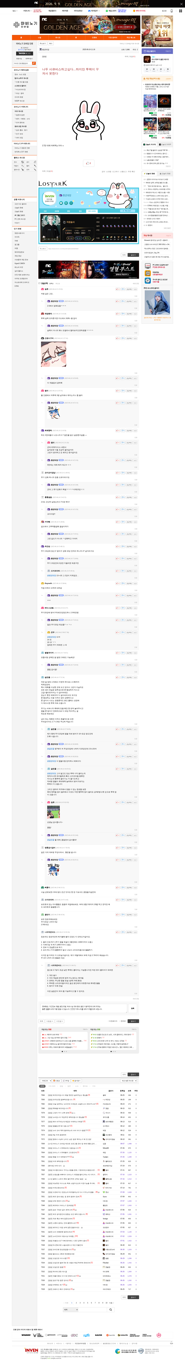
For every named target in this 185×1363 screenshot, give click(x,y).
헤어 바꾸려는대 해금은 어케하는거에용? (65, 1122)
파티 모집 (19, 137)
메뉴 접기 (127, 210)
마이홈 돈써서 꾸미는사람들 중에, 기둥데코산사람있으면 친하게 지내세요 (77, 1170)
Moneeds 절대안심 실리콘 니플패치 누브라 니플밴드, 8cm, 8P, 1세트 (157, 240)
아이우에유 (107, 1289)
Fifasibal (105, 1263)
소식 (76, 1086)
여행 (16, 248)
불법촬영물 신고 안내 (109, 1343)
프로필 (57, 211)
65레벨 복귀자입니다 (58, 1108)
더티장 (105, 1201)
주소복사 (43, 249)
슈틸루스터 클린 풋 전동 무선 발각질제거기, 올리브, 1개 (157, 257)
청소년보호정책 (94, 1343)
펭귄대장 (45, 50)
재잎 (104, 1152)
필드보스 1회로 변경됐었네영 (61, 1254)
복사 (50, 43)
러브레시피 (109, 1210)
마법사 (16, 166)
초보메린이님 (107, 1166)
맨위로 (123, 1021)
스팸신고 (123, 171)
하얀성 (107, 1100)
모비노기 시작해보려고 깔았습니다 (63, 1148)
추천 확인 (131, 171)
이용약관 (68, 1343)
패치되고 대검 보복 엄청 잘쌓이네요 (63, 1227)
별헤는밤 (108, 1179)
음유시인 (17, 169)
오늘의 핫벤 (19, 208)
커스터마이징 (20, 89)
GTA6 (16, 286)
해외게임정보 (19, 252)
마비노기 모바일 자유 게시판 (129, 43)
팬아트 (85, 1086)
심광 (104, 1144)
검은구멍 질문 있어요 (58, 1280)
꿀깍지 (105, 1175)
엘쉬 (107, 1170)
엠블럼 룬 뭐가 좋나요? (59, 1126)
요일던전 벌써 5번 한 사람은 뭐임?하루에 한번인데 (69, 1263)
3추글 (67, 1081)
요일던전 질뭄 (55, 1267)
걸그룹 (17, 244)
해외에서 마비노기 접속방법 (60, 1205)
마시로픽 (106, 1272)
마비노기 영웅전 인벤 (22, 148)
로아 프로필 (92, 211)
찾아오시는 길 (123, 1343)
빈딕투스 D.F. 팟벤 (21, 152)
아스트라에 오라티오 (22, 282)
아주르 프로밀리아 (21, 278)
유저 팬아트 (19, 122)
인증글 (57, 1081)
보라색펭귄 (109, 1122)
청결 (107, 1108)
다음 (110, 1303)
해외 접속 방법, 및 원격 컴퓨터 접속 (63, 1197)
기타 (51, 1086)
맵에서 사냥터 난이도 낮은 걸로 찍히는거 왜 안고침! (69, 1139)
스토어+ (168, 79)
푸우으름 (106, 1117)
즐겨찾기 (77, 1081)
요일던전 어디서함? (57, 1258)
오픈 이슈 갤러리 (21, 204)
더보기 (71, 203)
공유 (103, 171)
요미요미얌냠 (110, 1139)
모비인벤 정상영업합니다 (59, 1249)
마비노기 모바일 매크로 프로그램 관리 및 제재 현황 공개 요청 (73, 1144)
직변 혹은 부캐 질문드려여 (60, 1219)
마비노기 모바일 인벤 (24, 43)
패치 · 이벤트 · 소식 (22, 119)
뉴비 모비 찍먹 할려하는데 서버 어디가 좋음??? (68, 1130)
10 (106, 1303)
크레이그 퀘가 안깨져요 (59, 1289)
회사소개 (50, 1343)
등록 (132, 1008)
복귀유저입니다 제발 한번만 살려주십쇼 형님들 (68, 1095)
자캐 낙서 (55, 1166)
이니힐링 (66, 203)
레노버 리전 (19, 267)
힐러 (27, 166)
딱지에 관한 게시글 (57, 1272)
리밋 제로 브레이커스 (22, 275)
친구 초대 (19, 134)
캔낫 (107, 1192)
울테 (104, 1095)
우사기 (107, 1113)
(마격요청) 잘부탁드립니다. (60, 1100)
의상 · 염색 (19, 93)
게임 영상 (18, 256)
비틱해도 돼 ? (55, 1285)
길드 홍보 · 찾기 (21, 130)
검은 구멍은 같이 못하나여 (60, 1210)
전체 (42, 1086)
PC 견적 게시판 (20, 219)
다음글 (48, 1021)
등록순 (51, 283)
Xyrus (105, 1197)
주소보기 (43, 43)
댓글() (132, 56)
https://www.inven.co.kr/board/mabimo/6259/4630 (63, 248)
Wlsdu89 (106, 1148)
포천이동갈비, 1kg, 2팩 (151, 253)
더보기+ (85, 1029)
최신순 (58, 283)
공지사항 (134, 1343)
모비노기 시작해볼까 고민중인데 (62, 1152)
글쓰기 (133, 1074)
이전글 (58, 1021)
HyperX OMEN (20, 263)
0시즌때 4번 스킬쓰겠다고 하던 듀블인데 (65, 1245)
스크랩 (108, 171)
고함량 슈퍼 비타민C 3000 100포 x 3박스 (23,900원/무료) (157, 244)
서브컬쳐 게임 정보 (21, 259)
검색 (34, 63)
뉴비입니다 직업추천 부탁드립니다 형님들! (66, 1117)
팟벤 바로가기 (20, 233)
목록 (126, 56)
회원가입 (19, 58)
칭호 (80, 211)
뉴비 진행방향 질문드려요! (60, 1232)
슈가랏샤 (106, 1126)
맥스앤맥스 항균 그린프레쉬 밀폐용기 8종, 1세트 (157, 248)
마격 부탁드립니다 (57, 1161)
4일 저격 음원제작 (57, 1135)
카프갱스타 (107, 1104)
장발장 (107, 1267)
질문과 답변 (19, 115)
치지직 (17, 237)
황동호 (105, 1205)
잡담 (61, 1086)
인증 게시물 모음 (21, 82)
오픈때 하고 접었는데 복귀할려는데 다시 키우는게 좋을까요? (73, 1192)
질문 (69, 1086)
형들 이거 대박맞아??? (59, 1157)
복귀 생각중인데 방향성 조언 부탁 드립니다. (66, 1214)
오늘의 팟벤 (19, 211)
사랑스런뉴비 (110, 1249)
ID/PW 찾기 (29, 58)
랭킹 (68, 211)
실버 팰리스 (19, 271)
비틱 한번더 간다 (56, 1201)
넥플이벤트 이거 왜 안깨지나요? (62, 1276)
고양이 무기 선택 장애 (58, 1113)
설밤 (107, 1258)
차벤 (16, 241)
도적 (27, 169)
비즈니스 (59, 1343)
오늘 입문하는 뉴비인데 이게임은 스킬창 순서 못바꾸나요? (72, 1104)
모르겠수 (106, 1227)
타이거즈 (108, 1188)
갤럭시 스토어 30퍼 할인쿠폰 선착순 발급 (65, 1179)
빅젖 (104, 1130)
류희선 (107, 1214)
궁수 (27, 162)
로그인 (164, 11)
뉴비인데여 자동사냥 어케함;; (61, 1236)
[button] (62, 1051)
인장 (45, 211)
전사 (15, 162)
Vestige (105, 1219)
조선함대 (108, 1135)
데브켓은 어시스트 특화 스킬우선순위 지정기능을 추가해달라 (73, 1183)
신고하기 (115, 171)
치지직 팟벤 (19, 97)
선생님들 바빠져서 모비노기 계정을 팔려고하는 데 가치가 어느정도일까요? (78, 1175)
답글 (136, 296)
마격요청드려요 (56, 1188)
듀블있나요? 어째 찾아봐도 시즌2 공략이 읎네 (67, 1241)
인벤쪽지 (61, 203)
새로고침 (136, 283)
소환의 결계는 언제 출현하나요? (62, 1223)
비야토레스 (107, 1276)
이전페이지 (113, 1021)
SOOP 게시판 (19, 101)
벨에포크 (108, 1161)
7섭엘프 (105, 1157)
